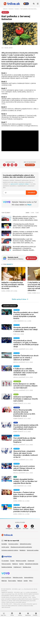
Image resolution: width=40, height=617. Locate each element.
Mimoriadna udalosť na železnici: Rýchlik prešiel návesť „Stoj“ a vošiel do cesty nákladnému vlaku (25, 218)
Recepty (10, 264)
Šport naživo (12, 580)
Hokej (15, 422)
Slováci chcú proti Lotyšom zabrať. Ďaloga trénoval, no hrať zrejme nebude (24, 468)
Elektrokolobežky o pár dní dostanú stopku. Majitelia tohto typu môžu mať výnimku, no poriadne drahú (24, 241)
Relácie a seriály (21, 560)
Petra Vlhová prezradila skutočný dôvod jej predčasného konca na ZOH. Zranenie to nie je (24, 413)
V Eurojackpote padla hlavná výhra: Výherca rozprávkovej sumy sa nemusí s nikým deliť (25, 225)
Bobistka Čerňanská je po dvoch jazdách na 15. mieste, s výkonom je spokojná (25, 357)
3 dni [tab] (32, 212)
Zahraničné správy (25, 544)
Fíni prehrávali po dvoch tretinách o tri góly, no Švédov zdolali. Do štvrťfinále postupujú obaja (26, 343)
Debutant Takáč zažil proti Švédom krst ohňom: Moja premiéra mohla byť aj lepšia (24, 509)
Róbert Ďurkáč (18, 403)
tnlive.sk (5, 9)
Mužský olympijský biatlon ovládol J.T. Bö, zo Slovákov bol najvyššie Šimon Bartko (25, 481)
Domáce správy (13, 544)
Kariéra (21, 564)
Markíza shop (27, 567)
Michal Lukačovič (19, 349)
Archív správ (5, 547)
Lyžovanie (16, 407)
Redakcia (22, 550)
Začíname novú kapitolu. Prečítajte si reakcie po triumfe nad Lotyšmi (25, 399)
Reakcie (16, 394)
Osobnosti (31, 560)
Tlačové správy (6, 564)
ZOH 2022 (16, 310)
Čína (15, 476)
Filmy (30, 580)
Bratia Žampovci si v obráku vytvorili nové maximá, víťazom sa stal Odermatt (25, 386)
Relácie (19, 580)
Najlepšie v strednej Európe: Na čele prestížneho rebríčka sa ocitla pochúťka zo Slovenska (12, 285)
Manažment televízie (31, 564)
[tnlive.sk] (11, 3)
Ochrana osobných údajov (9, 550)
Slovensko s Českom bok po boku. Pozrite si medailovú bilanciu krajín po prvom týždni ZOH (25, 495)
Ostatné (11, 9)
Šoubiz (12, 560)
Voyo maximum (6, 577)
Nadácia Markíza (6, 567)
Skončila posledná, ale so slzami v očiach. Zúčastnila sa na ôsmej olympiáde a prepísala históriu (25, 315)
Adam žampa (17, 381)
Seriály (26, 580)
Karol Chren (5, 291)
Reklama (15, 564)
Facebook (17, 528)
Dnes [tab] (27, 212)
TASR (14, 334)
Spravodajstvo (28, 577)
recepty (17, 9)
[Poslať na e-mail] (12, 165)
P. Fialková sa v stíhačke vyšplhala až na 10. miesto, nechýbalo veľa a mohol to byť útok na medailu (25, 372)
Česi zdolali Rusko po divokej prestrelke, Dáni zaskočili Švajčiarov (24, 440)
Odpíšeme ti (17, 567)
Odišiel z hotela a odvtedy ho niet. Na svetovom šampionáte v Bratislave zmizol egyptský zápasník (25, 233)
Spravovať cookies (33, 550)
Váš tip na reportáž (11, 540)
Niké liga (4, 580)
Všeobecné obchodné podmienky (21, 547)
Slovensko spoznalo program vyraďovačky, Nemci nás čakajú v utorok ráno (25, 329)
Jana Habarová (18, 321)
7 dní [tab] (37, 212)
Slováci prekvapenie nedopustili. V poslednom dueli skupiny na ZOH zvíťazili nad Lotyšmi (25, 427)
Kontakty (4, 544)
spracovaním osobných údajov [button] (20, 184)
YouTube (25, 528)
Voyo (29, 205)
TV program (5, 560)
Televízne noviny (18, 577)
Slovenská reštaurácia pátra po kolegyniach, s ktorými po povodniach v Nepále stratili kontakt (24, 248)
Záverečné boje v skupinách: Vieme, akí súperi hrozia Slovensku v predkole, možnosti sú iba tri (25, 454)
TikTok (32, 528)
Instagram (9, 528)
